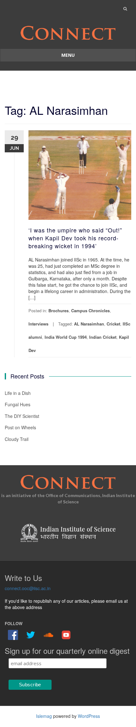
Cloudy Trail (16, 439)
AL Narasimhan (89, 324)
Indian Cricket (102, 337)
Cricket (113, 324)
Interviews (38, 324)
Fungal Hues (17, 404)
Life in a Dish (18, 393)
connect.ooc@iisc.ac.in (28, 588)
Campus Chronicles (90, 311)
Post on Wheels (20, 427)
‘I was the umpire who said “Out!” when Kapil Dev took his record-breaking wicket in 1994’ (75, 238)
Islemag (44, 716)
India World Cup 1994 (66, 337)
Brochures (58, 311)
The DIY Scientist (22, 416)
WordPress (89, 716)
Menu (68, 55)
